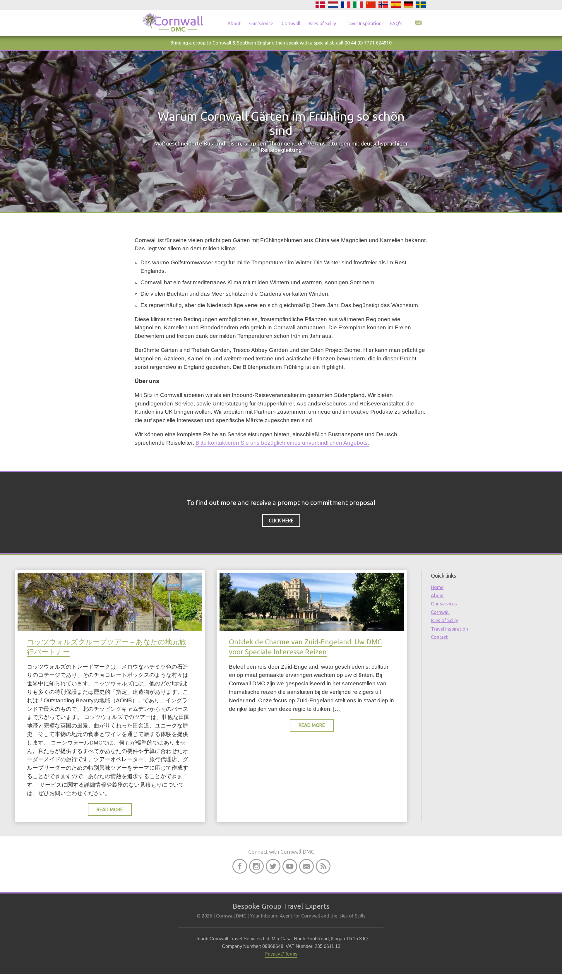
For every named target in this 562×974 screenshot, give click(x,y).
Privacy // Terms (281, 953)
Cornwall (291, 23)
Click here (281, 520)
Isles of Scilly (322, 23)
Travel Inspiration (363, 23)
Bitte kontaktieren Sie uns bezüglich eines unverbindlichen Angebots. (282, 443)
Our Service (261, 23)
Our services (444, 603)
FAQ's (396, 23)
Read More (110, 809)
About (234, 23)
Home (437, 587)
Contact (439, 637)
